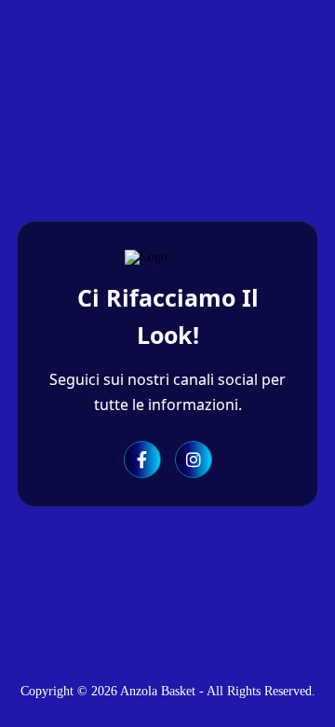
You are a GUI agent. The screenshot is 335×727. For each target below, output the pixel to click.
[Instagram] (193, 459)
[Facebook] (142, 459)
